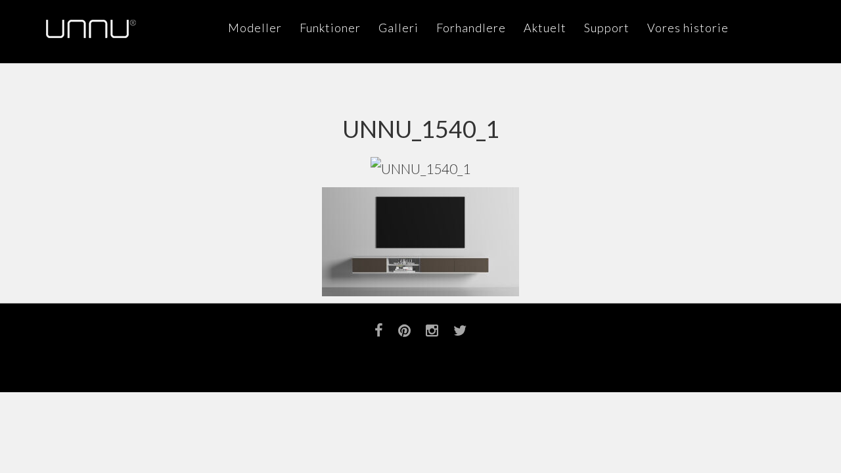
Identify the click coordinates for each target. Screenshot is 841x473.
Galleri (398, 27)
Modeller (255, 27)
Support (606, 27)
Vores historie (688, 27)
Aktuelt (545, 27)
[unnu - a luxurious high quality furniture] (91, 29)
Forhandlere (471, 27)
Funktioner (330, 27)
